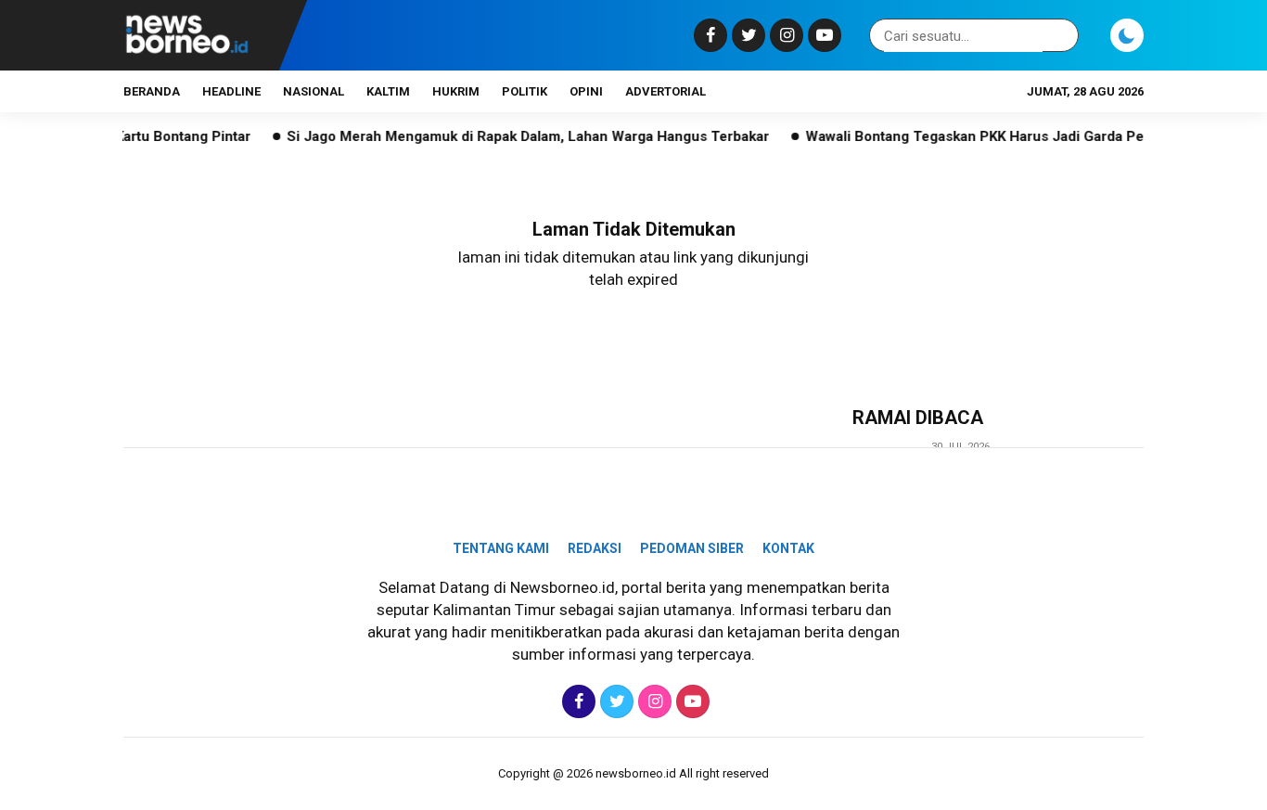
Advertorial (665, 91)
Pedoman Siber (692, 548)
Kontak (788, 548)
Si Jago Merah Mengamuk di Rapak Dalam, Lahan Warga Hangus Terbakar (512, 136)
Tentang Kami (501, 548)
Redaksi (594, 548)
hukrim (456, 91)
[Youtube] (822, 35)
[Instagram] (784, 35)
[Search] (1061, 36)
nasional (313, 91)
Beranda (151, 91)
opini (586, 91)
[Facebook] (708, 35)
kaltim (388, 91)
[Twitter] (746, 35)
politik (524, 91)
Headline (231, 91)
